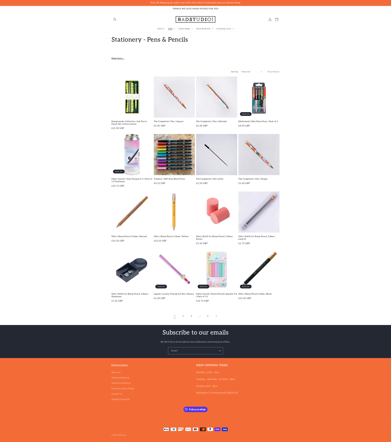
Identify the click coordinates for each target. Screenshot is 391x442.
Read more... (117, 58)
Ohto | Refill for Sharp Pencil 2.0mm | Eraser (214, 237)
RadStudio (122, 435)
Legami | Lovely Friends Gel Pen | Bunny (174, 294)
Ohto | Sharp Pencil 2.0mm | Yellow (171, 236)
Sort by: (234, 71)
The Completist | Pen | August (168, 121)
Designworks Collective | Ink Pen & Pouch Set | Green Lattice (129, 122)
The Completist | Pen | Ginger (253, 179)
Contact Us (116, 393)
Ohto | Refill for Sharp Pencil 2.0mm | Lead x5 (256, 237)
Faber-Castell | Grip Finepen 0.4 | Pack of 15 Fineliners (131, 180)
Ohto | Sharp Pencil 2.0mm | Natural (129, 236)
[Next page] (216, 316)
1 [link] (174, 316)
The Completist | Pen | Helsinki (211, 121)
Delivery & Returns (120, 377)
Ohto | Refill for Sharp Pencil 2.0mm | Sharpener (129, 295)
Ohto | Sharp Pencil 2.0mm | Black (255, 294)
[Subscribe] (219, 350)
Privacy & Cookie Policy (122, 388)
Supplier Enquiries (120, 399)
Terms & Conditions (121, 383)
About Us (116, 372)
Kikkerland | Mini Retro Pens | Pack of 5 (258, 121)
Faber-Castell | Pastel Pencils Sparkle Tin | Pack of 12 (216, 295)
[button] (114, 19)
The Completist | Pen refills (209, 179)
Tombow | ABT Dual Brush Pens (169, 179)
